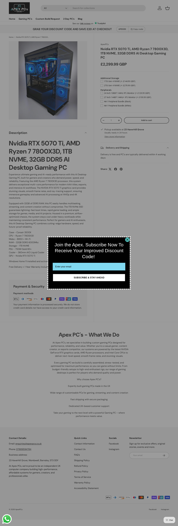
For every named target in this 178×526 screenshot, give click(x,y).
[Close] (127, 239)
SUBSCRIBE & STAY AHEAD (89, 277)
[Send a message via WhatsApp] (7, 519)
